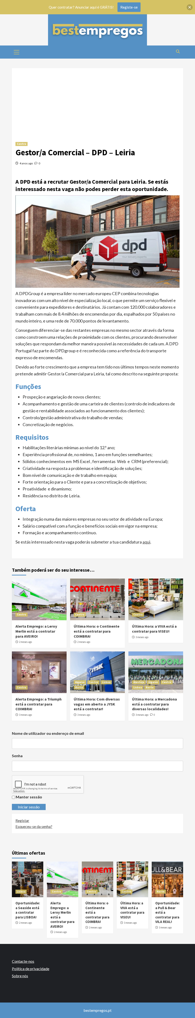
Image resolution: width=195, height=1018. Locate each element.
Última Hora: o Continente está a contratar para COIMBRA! (96, 631)
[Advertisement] (97, 101)
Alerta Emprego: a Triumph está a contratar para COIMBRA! (38, 704)
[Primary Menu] (16, 51)
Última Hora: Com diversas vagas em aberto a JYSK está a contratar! (97, 704)
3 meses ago (142, 637)
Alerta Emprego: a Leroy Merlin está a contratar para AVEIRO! (36, 631)
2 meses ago (25, 642)
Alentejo (138, 682)
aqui (146, 541)
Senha (17, 755)
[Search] (178, 51)
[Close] (190, 7)
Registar (22, 820)
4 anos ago (26, 163)
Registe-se (129, 7)
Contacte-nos (23, 961)
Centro (21, 144)
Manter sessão (29, 797)
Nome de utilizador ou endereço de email (48, 733)
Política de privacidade (30, 968)
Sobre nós (20, 975)
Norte (79, 687)
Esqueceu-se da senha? (33, 826)
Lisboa (106, 682)
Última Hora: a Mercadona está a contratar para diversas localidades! (154, 704)
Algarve (80, 682)
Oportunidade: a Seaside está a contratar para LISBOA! (27, 910)
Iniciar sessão (29, 807)
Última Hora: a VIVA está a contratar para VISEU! (154, 629)
